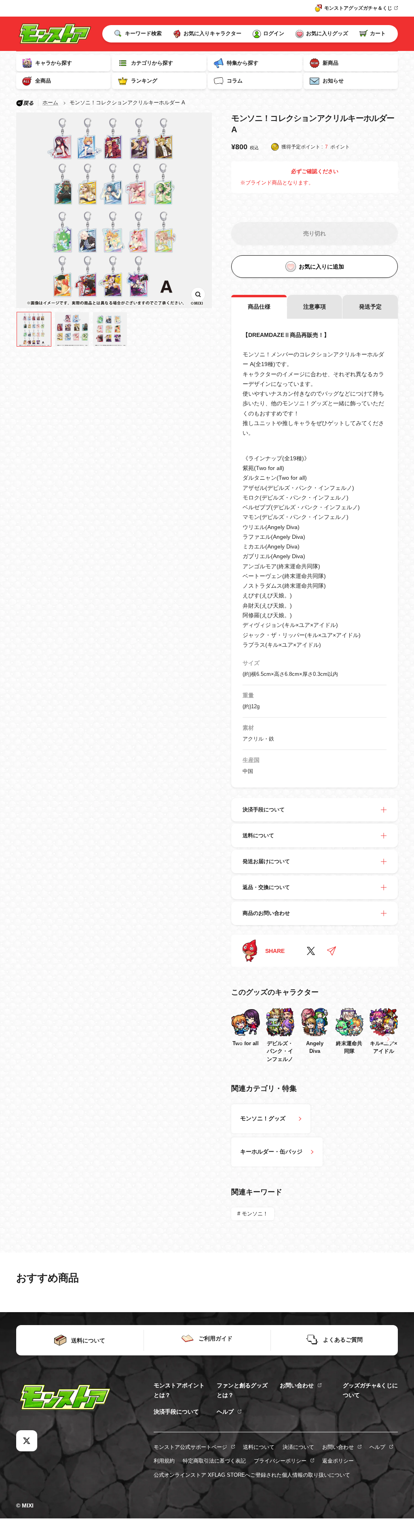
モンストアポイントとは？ (179, 1390)
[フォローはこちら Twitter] (26, 1440)
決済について (298, 1447)
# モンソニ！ (252, 1214)
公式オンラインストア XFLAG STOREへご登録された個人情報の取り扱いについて (252, 1475)
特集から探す (242, 63)
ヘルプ (225, 1411)
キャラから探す (53, 63)
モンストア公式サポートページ (190, 1447)
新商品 (330, 63)
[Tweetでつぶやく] (311, 951)
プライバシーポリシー (280, 1461)
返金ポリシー (338, 1461)
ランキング (144, 81)
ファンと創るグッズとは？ (242, 1390)
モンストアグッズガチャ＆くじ (358, 8)
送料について (259, 1447)
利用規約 (164, 1461)
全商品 (43, 81)
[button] (388, 1039)
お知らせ (333, 81)
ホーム (50, 103)
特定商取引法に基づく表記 (214, 1461)
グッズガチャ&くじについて (370, 1390)
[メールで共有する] (331, 950)
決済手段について (176, 1411)
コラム (235, 81)
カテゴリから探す (152, 63)
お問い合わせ (297, 1385)
